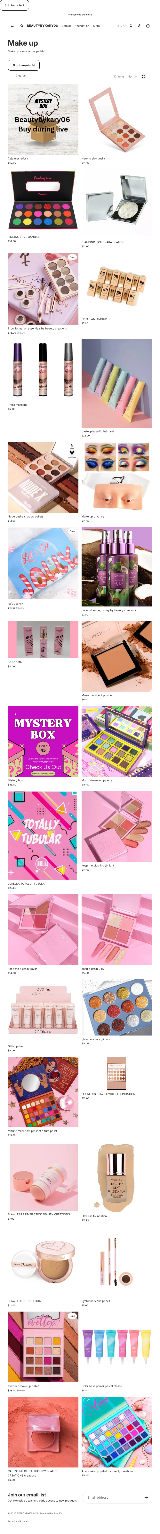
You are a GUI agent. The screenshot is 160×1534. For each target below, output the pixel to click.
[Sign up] (146, 1498)
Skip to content (14, 5)
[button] (132, 76)
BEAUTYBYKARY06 (27, 1513)
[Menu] (12, 25)
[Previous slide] (14, 288)
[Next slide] (72, 288)
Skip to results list (23, 65)
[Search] (22, 26)
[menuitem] (96, 25)
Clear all (21, 75)
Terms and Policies (18, 1521)
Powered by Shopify (51, 1513)
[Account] (139, 26)
